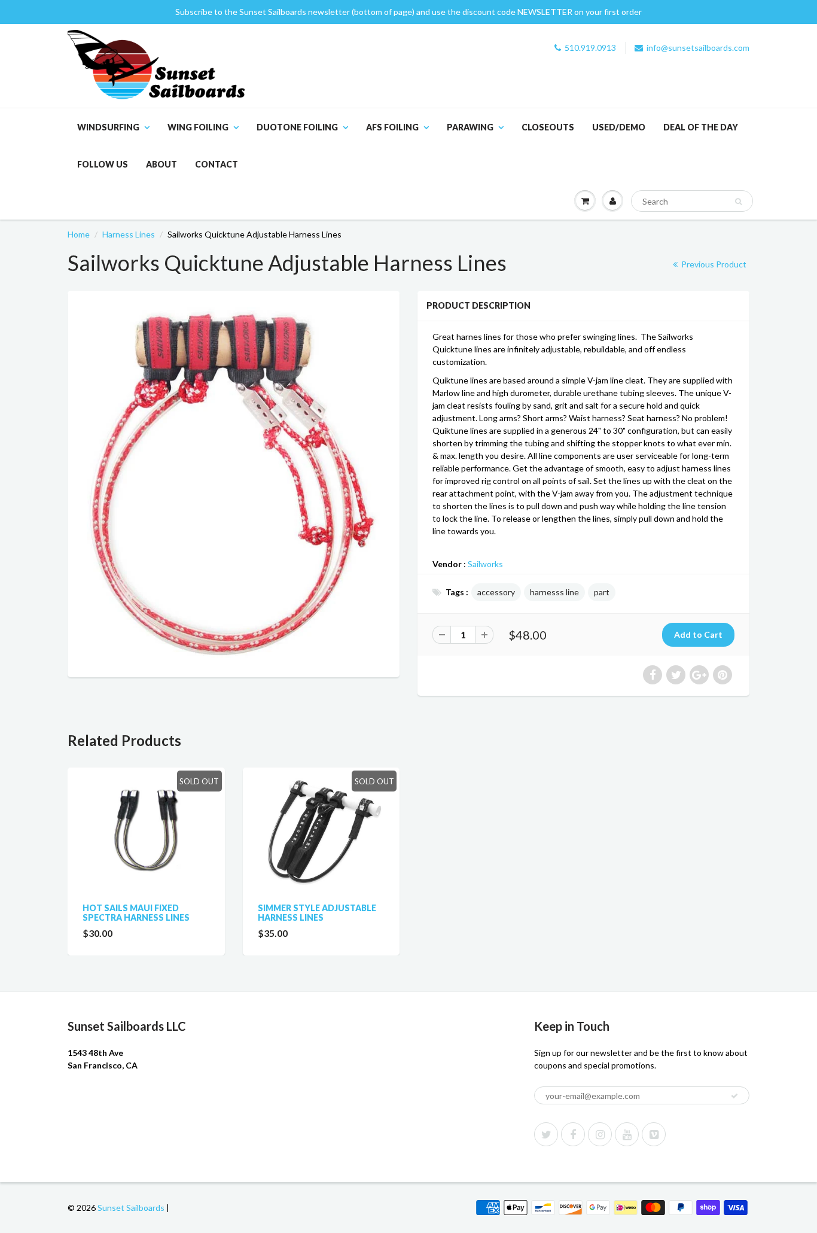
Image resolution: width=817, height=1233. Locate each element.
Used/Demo (618, 127)
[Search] (738, 201)
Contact (216, 164)
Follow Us (102, 164)
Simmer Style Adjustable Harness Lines (317, 913)
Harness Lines (128, 234)
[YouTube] (627, 1134)
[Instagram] (600, 1134)
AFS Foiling (392, 127)
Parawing (470, 127)
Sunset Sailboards (130, 1207)
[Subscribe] (734, 1096)
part (601, 592)
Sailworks (485, 564)
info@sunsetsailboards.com (698, 47)
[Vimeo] (654, 1134)
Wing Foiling (197, 127)
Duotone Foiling (297, 127)
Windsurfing (108, 127)
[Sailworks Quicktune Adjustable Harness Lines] (234, 482)
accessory (496, 592)
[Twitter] (546, 1134)
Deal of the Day (700, 127)
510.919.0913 (590, 47)
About (161, 164)
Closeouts (548, 127)
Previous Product (712, 264)
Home (79, 234)
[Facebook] (573, 1134)
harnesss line (554, 592)
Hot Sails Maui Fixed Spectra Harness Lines (136, 913)
